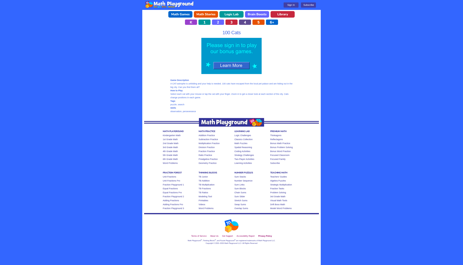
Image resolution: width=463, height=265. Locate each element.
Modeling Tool (205, 196)
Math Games (180, 14)
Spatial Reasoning (243, 147)
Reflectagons (276, 139)
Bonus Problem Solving (281, 147)
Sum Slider (239, 196)
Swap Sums (240, 204)
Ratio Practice (205, 155)
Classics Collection (243, 139)
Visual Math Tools (278, 200)
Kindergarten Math (172, 135)
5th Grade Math (170, 155)
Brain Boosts (257, 14)
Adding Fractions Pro (173, 204)
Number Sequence (243, 181)
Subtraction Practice (208, 139)
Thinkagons (275, 135)
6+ (272, 22)
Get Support (227, 236)
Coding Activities (242, 151)
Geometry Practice (208, 163)
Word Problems (170, 163)
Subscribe (308, 5)
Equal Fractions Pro (172, 192)
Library (282, 14)
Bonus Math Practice (280, 143)
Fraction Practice (207, 151)
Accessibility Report (246, 236)
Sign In (291, 5)
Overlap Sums (241, 208)
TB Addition (204, 181)
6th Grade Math (170, 159)
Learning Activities (243, 163)
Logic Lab (232, 14)
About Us (214, 236)
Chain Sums (240, 192)
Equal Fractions (170, 188)
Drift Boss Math (277, 204)
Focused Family (278, 159)
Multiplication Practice (209, 143)
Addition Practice (207, 135)
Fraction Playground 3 (173, 208)
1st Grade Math (170, 139)
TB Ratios (203, 192)
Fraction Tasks (277, 188)
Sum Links (239, 184)
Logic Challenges (242, 135)
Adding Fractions (171, 200)
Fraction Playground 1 (173, 184)
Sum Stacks (240, 177)
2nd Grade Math (170, 143)
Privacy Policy (265, 236)
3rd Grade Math (170, 147)
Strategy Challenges (244, 155)
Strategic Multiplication (281, 184)
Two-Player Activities (244, 159)
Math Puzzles (240, 143)
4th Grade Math (170, 151)
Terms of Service (199, 236)
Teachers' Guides (278, 177)
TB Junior (203, 177)
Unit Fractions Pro (171, 181)
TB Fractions (205, 188)
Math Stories (205, 14)
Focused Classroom (279, 155)
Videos (202, 204)
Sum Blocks (240, 188)
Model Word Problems (281, 208)
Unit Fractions (169, 177)
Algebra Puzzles (278, 181)
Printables (203, 200)
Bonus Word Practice (280, 151)
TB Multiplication (206, 184)
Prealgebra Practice (208, 159)
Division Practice (207, 147)
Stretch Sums (240, 200)
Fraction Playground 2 (173, 196)
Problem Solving (278, 192)
